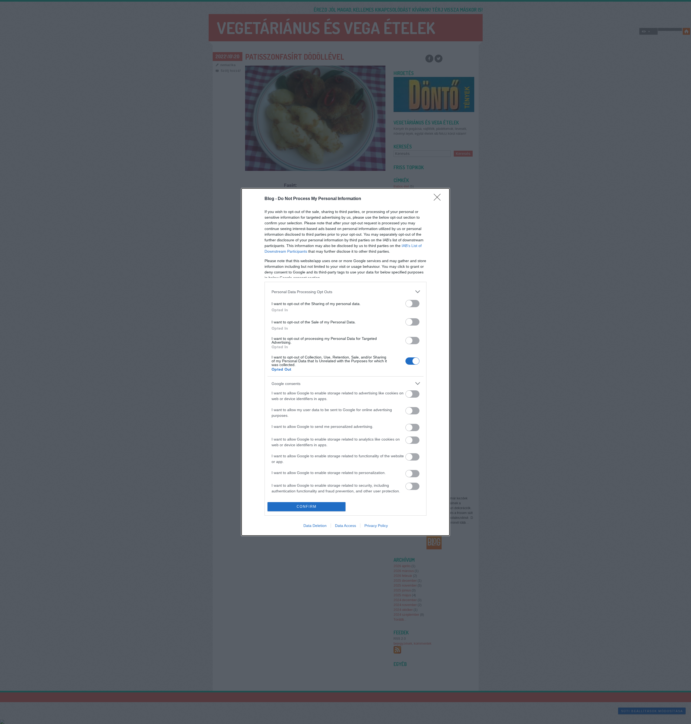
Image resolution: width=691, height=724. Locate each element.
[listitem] (345, 292)
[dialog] (345, 362)
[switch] (412, 303)
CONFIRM (307, 507)
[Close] (439, 199)
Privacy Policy (376, 525)
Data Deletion (315, 525)
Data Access (345, 525)
